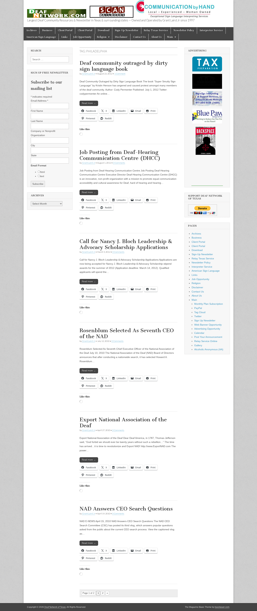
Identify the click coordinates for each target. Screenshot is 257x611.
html (42, 172)
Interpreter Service (211, 30)
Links (64, 37)
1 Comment (119, 73)
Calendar (199, 333)
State (34, 155)
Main (170, 37)
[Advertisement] (207, 173)
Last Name (37, 121)
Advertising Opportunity (207, 328)
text (42, 176)
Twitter (198, 316)
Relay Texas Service (156, 30)
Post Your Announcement (208, 337)
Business (47, 30)
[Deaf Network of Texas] (57, 11)
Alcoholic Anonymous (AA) (208, 349)
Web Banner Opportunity (208, 324)
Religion (101, 37)
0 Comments (119, 162)
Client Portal (65, 30)
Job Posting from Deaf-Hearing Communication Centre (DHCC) (120, 155)
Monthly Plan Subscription (208, 303)
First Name (37, 110)
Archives (31, 30)
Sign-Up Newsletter (126, 30)
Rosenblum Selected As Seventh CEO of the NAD (127, 333)
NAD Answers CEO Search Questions (126, 509)
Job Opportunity (82, 37)
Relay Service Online (205, 341)
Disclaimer (121, 37)
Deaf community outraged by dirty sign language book (124, 66)
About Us (156, 37)
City (33, 145)
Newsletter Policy (183, 30)
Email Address (39, 100)
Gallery (198, 345)
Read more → (89, 103)
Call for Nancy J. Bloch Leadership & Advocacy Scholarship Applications (126, 244)
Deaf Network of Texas (55, 607)
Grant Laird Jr (88, 73)
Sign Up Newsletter (204, 320)
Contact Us (139, 37)
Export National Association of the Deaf (123, 422)
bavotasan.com (222, 607)
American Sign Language (41, 37)
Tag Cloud (199, 312)
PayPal (198, 308)
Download (103, 30)
